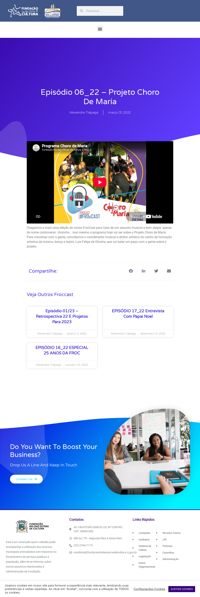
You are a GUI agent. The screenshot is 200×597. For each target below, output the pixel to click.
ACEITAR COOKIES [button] (182, 589)
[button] (100, 29)
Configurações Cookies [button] (149, 589)
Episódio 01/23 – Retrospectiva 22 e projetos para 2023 (62, 316)
